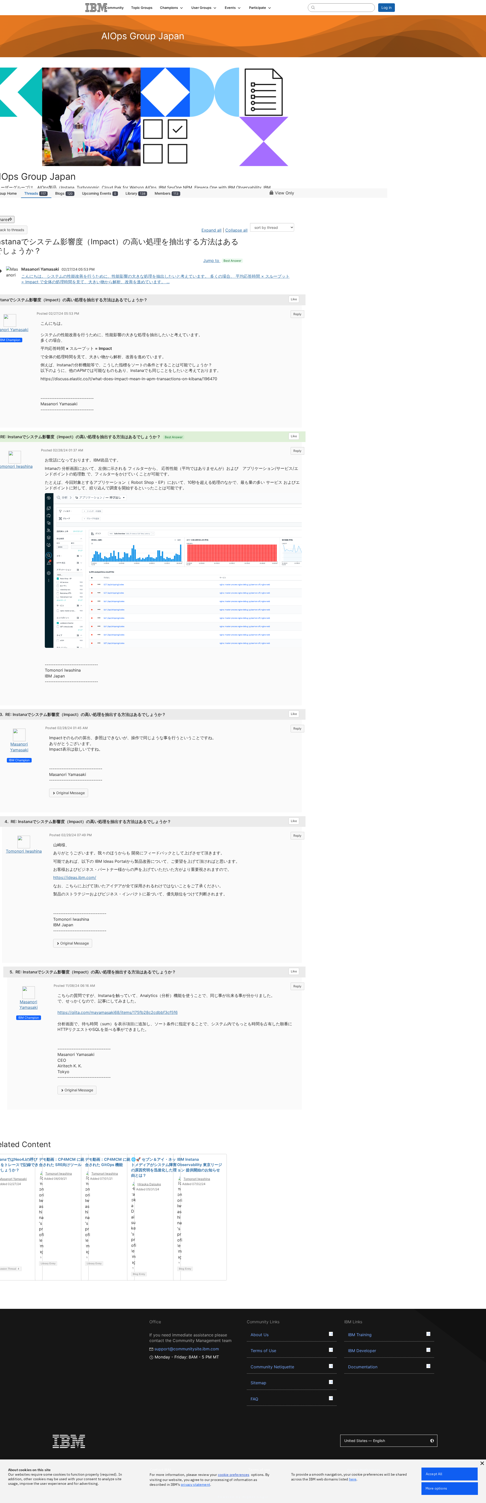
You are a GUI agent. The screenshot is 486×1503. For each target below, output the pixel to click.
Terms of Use (263, 1350)
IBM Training (360, 1334)
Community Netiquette (272, 1366)
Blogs (64, 193)
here (353, 1479)
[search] (313, 7)
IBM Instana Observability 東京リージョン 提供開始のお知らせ (199, 1164)
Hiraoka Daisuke (149, 1184)
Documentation (362, 1366)
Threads (35, 193)
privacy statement (195, 1484)
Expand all (211, 230)
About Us (260, 1334)
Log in (386, 7)
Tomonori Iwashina (24, 851)
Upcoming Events (99, 193)
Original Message (70, 793)
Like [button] (294, 299)
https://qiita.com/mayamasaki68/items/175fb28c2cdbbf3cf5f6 (117, 1012)
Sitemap (258, 1382)
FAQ (254, 1398)
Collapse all (236, 230)
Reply (297, 314)
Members (166, 193)
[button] (172, 7)
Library (135, 193)
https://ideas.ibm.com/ (74, 877)
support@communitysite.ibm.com (186, 1348)
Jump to (222, 260)
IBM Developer (362, 1350)
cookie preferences (234, 1474)
